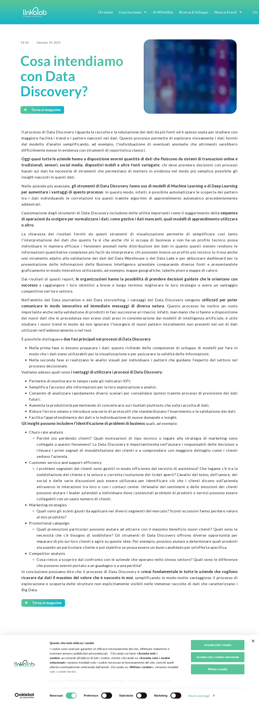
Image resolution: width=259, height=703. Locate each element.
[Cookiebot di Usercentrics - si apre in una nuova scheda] (24, 695)
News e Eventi (225, 12)
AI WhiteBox (163, 12)
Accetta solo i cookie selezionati (217, 657)
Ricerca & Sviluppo (193, 12)
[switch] (106, 695)
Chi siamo (105, 12)
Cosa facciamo (130, 12)
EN (255, 12)
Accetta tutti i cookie (217, 645)
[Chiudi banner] (253, 641)
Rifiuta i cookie (218, 669)
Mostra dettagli (199, 695)
